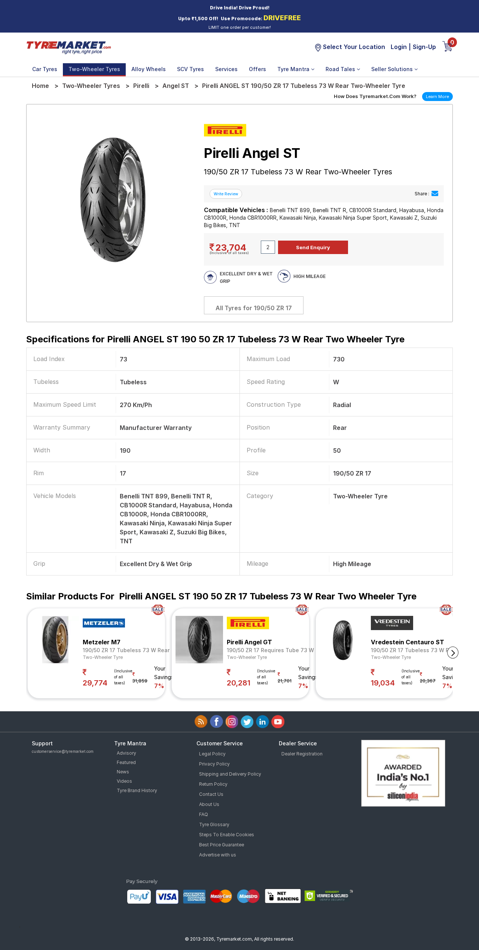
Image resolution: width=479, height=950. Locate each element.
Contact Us (211, 794)
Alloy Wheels (148, 69)
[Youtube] (277, 721)
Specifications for (215, 339)
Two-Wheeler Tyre (103, 657)
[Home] (68, 47)
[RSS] (201, 721)
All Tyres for (254, 308)
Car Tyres (44, 69)
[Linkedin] (262, 721)
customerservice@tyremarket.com (63, 751)
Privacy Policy (214, 764)
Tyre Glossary (214, 824)
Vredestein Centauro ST (407, 642)
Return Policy (213, 784)
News (123, 772)
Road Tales (341, 69)
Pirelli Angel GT (249, 642)
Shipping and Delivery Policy (230, 774)
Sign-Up (424, 47)
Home (40, 85)
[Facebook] (216, 721)
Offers (257, 69)
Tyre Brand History (137, 790)
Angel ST (175, 85)
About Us (209, 804)
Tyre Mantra (294, 69)
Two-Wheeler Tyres (94, 69)
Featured (126, 762)
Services (226, 69)
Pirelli (141, 85)
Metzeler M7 (101, 642)
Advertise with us (217, 855)
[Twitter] (247, 721)
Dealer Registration (302, 754)
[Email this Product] (434, 193)
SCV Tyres (190, 69)
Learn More (437, 96)
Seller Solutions (392, 69)
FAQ (203, 814)
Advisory (126, 753)
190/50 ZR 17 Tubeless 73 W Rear (126, 650)
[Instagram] (231, 721)
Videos (124, 781)
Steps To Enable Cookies (226, 834)
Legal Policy (212, 754)
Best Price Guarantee (221, 844)
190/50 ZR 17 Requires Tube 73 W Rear (277, 650)
